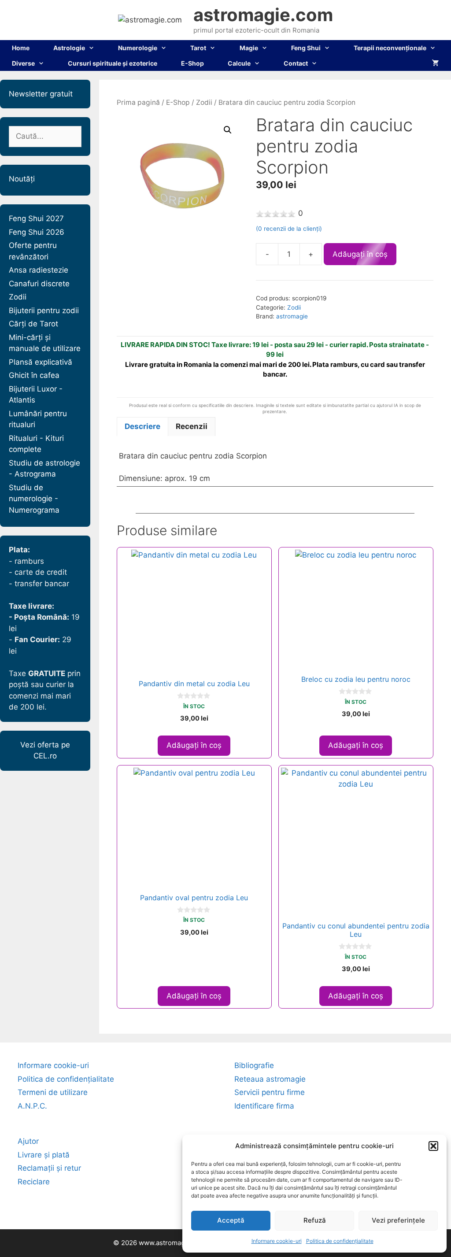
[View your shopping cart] (435, 63)
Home (21, 48)
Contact (296, 63)
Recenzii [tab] (191, 426)
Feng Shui (306, 48)
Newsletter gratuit (41, 93)
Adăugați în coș (360, 254)
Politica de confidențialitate (339, 1241)
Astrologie (69, 48)
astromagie (292, 316)
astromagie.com (263, 15)
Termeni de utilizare (53, 1092)
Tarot (198, 48)
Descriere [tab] (142, 426)
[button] (433, 1146)
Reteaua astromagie (270, 1079)
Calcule (239, 63)
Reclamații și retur (49, 1168)
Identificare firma (264, 1106)
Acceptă (230, 1220)
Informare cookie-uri (276, 1241)
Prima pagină (138, 102)
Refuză (314, 1220)
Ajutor (28, 1141)
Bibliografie (254, 1065)
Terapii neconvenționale (390, 48)
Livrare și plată (44, 1154)
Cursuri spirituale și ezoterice (112, 63)
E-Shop (192, 63)
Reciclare (34, 1181)
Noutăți (22, 178)
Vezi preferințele (398, 1220)
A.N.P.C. (32, 1106)
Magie (249, 48)
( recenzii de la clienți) (289, 228)
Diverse (23, 63)
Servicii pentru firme (269, 1092)
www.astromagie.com (172, 1243)
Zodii (204, 102)
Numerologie (137, 48)
